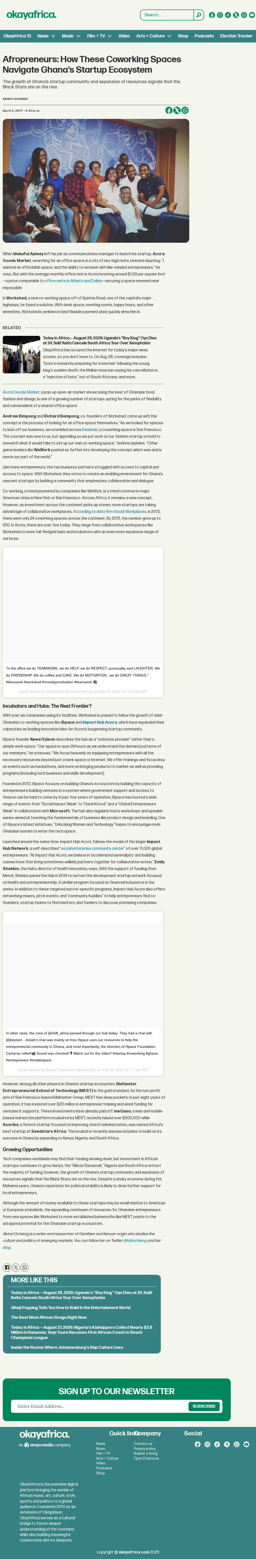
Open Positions (146, 1458)
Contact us (143, 1444)
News (43, 36)
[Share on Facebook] (169, 110)
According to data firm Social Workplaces (109, 511)
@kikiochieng (134, 1240)
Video (124, 36)
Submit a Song (146, 1453)
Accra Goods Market (21, 392)
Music (68, 36)
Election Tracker (236, 36)
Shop (183, 36)
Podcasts (204, 36)
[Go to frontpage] (31, 15)
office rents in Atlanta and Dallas (73, 281)
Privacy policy (145, 1449)
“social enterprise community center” (92, 848)
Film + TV (96, 36)
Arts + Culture (150, 36)
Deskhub (90, 430)
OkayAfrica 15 (17, 36)
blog (6, 1247)
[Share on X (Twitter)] (177, 110)
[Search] (199, 15)
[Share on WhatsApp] (185, 110)
